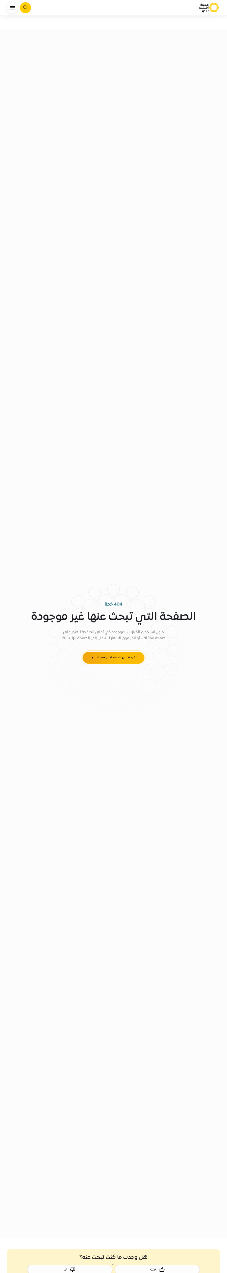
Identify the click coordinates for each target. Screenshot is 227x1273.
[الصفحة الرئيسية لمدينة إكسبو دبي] (209, 7)
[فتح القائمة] (12, 7)
